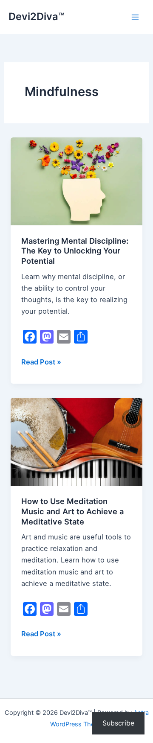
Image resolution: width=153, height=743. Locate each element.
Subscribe (118, 723)
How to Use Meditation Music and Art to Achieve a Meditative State (72, 511)
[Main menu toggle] (134, 16)
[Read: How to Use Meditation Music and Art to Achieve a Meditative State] (76, 441)
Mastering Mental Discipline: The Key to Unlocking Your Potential (74, 250)
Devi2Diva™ (36, 16)
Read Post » (41, 362)
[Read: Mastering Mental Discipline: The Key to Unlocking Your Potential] (76, 180)
